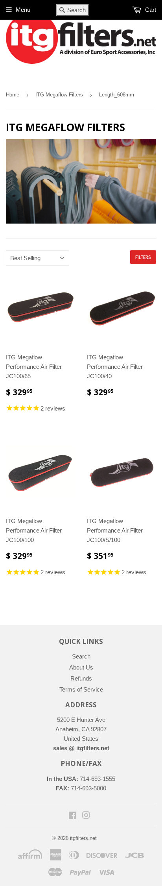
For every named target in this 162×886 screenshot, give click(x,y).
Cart (150, 9)
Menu (23, 9)
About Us (81, 667)
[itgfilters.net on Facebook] (72, 816)
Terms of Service (81, 689)
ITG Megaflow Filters (59, 95)
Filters (143, 257)
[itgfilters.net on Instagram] (86, 816)
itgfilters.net (83, 838)
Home (12, 95)
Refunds (81, 678)
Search (81, 656)
